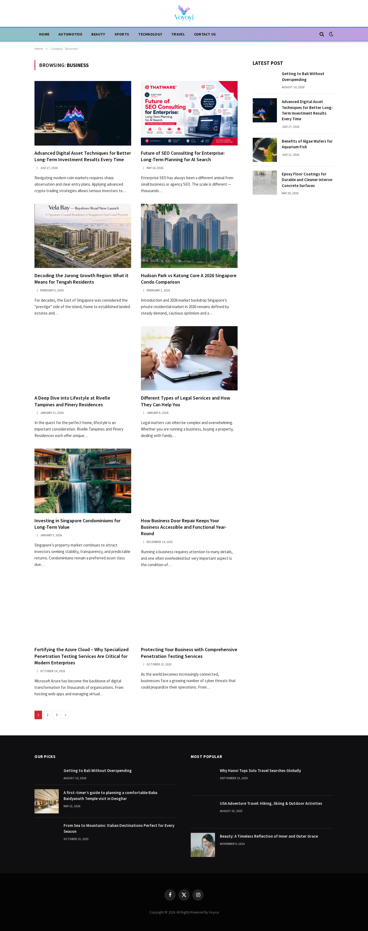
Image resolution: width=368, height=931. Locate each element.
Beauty (98, 34)
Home (44, 34)
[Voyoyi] (184, 13)
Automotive (70, 34)
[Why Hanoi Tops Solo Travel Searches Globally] (203, 779)
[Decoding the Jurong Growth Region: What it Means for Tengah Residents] (82, 236)
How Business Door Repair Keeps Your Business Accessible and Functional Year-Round (184, 527)
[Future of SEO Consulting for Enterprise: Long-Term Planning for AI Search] (189, 113)
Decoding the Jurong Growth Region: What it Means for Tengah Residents (81, 278)
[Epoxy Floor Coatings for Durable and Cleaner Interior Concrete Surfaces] (265, 183)
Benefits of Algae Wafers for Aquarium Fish (307, 144)
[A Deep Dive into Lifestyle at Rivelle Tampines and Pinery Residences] (82, 358)
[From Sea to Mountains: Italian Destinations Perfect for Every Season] (46, 834)
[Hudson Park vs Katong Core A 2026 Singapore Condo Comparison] (189, 236)
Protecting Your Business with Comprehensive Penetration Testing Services (189, 652)
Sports (121, 34)
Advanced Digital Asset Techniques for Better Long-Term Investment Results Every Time (82, 156)
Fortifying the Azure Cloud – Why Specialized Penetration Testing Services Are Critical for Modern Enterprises (81, 656)
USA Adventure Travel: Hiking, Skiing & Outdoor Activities (271, 803)
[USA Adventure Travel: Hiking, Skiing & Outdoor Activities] (203, 812)
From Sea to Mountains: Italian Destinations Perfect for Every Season (119, 828)
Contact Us (205, 34)
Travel (178, 34)
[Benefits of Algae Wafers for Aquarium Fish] (265, 150)
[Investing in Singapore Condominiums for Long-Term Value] (82, 481)
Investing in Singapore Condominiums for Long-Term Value (77, 523)
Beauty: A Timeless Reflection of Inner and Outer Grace (269, 836)
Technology (150, 34)
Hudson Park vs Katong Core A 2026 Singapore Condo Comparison (189, 278)
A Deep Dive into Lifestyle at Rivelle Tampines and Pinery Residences (72, 401)
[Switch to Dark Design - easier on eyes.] (331, 34)
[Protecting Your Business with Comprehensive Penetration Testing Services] (189, 610)
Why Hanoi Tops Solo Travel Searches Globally (260, 770)
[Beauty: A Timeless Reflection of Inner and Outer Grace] (203, 845)
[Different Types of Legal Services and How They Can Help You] (189, 358)
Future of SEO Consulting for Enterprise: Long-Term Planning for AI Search (183, 156)
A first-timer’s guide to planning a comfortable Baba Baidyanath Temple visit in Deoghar (110, 795)
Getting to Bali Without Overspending (303, 76)
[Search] (321, 34)
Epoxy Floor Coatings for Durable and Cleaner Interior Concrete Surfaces (307, 179)
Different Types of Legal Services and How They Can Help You (185, 401)
